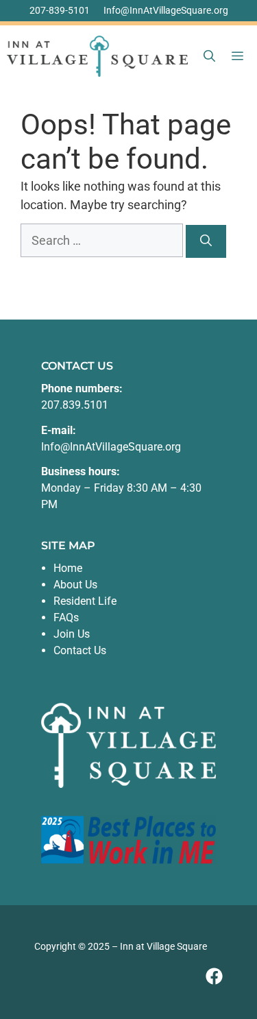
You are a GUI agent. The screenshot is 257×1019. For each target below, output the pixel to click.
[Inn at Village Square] (97, 56)
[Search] (206, 241)
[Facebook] (214, 976)
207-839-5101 (59, 10)
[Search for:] (103, 240)
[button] (209, 56)
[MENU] (240, 56)
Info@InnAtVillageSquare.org (165, 10)
